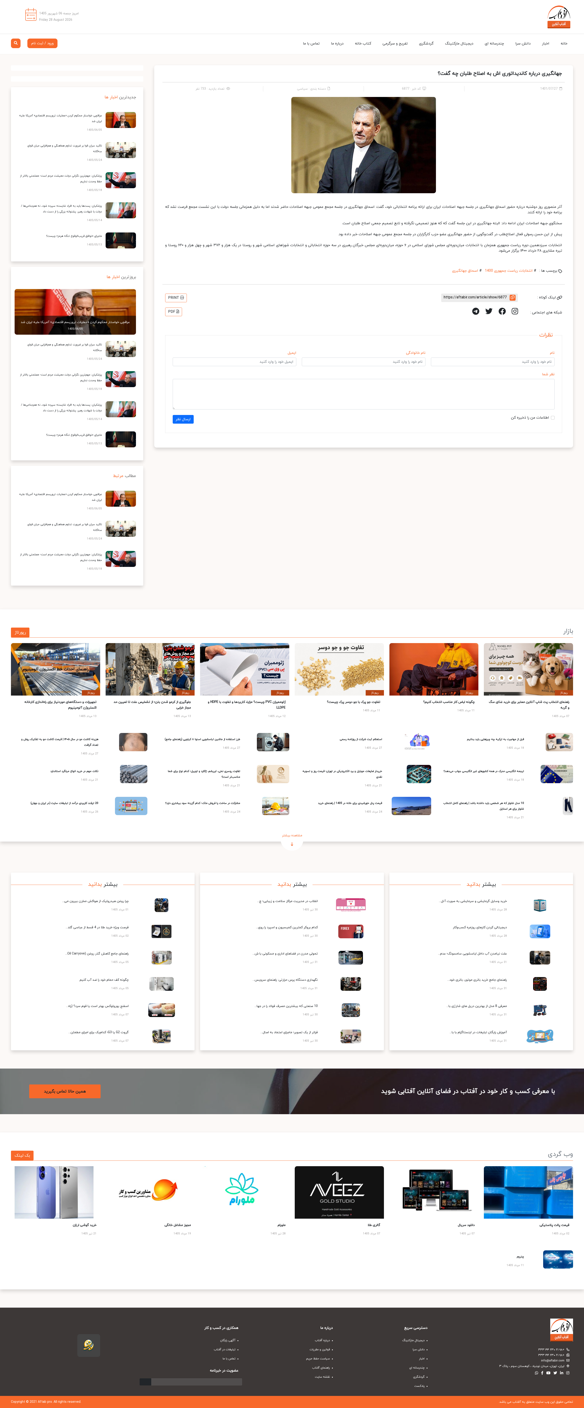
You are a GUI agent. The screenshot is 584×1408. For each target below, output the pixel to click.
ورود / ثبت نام (42, 43)
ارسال (145, 1382)
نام (552, 352)
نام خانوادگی (415, 352)
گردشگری (426, 43)
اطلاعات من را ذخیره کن (530, 417)
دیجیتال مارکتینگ (459, 43)
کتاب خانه (363, 43)
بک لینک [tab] (22, 1155)
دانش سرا (523, 43)
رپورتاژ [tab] (20, 632)
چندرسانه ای (494, 43)
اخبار (545, 43)
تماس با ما (311, 43)
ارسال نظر (183, 419)
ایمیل (292, 352)
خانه (564, 43)
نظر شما (548, 374)
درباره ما (337, 43)
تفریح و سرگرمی (395, 43)
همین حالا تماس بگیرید (65, 1091)
